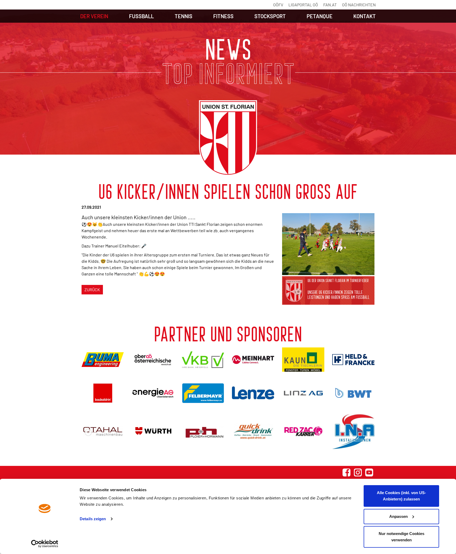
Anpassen (398, 516)
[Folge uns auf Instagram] (358, 472)
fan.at (330, 4)
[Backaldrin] (103, 393)
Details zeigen (93, 519)
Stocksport (270, 16)
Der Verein (94, 16)
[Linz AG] (303, 393)
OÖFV (278, 4)
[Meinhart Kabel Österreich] (253, 359)
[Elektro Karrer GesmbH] (303, 431)
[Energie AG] (153, 393)
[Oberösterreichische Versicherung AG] (153, 359)
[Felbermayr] (203, 393)
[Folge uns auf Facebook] (346, 472)
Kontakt (364, 16)
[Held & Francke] (353, 359)
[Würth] (153, 431)
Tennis (183, 16)
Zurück (92, 289)
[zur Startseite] (228, 138)
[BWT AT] (353, 393)
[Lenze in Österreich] (253, 393)
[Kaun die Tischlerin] (303, 359)
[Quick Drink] (253, 431)
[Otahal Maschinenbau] (103, 431)
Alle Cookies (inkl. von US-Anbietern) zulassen (401, 495)
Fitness (223, 16)
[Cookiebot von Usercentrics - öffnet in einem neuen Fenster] (45, 544)
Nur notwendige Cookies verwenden (401, 536)
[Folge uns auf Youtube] (369, 472)
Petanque (319, 16)
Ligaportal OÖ (303, 4)
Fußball (141, 16)
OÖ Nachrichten (359, 4)
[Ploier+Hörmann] (203, 431)
